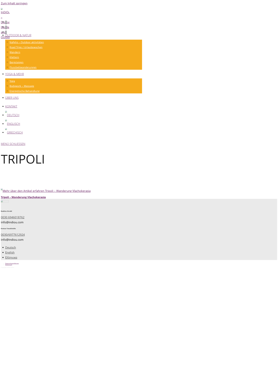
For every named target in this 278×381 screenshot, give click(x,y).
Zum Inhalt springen (14, 3)
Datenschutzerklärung (12, 263)
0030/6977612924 (13, 235)
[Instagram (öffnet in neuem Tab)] (6, 27)
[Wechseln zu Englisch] (12, 124)
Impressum (8, 265)
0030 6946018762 (12, 217)
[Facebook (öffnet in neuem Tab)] (6, 22)
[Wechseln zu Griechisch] (14, 132)
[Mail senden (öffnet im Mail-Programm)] (6, 32)
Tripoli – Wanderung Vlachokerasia (23, 197)
